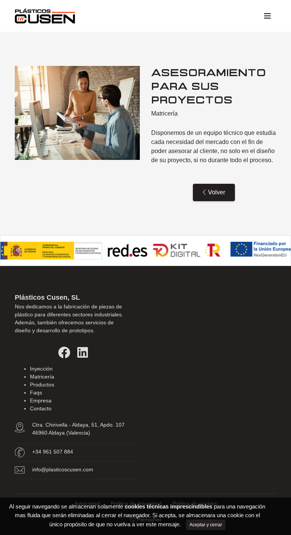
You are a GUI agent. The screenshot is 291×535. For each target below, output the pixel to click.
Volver (216, 192)
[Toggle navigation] (267, 16)
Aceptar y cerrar (205, 524)
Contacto (41, 408)
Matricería (42, 377)
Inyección (41, 369)
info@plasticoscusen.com (62, 469)
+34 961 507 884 (52, 452)
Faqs (36, 393)
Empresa (41, 400)
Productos (42, 385)
